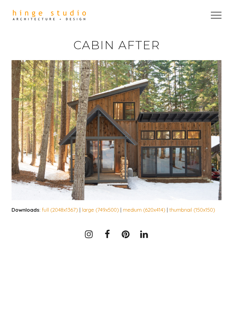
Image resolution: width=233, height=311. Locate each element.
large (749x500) (100, 210)
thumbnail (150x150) (192, 210)
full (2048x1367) (60, 210)
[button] (216, 15)
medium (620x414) (144, 210)
